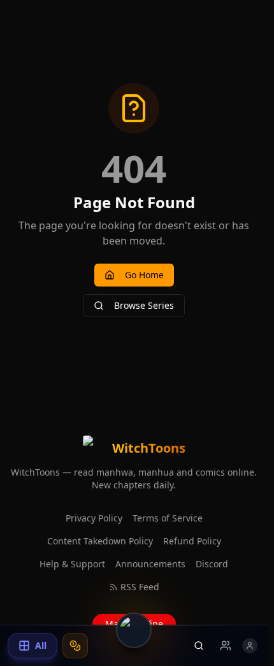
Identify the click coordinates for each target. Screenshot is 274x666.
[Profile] (250, 645)
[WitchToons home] (134, 630)
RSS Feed (139, 587)
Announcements (150, 564)
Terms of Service (168, 518)
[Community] (225, 645)
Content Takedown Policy (100, 541)
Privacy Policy (94, 518)
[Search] (199, 645)
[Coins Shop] (75, 645)
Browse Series (144, 305)
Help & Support (72, 564)
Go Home (144, 275)
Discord (212, 564)
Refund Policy (192, 541)
